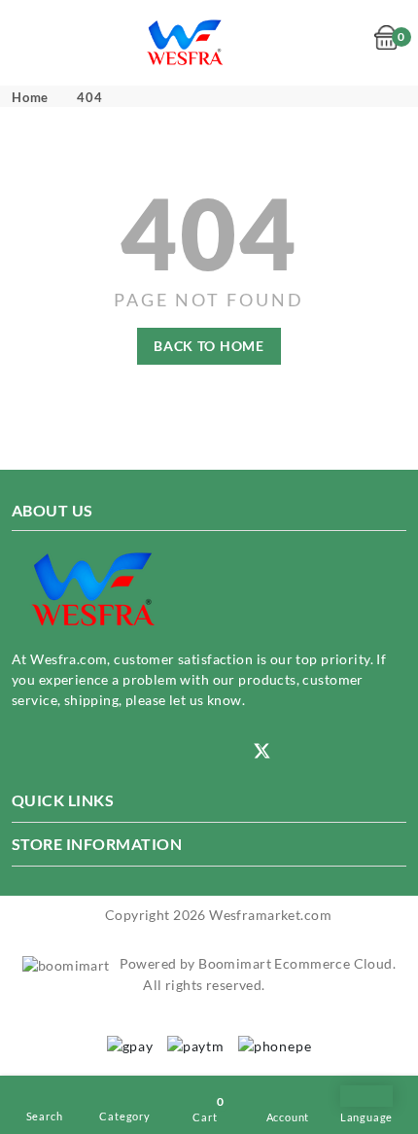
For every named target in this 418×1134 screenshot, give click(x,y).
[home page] (186, 41)
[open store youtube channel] (80, 751)
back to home (208, 345)
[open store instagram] (20, 751)
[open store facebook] (140, 751)
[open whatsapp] (200, 751)
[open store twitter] (262, 749)
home (30, 97)
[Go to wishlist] (352, 43)
